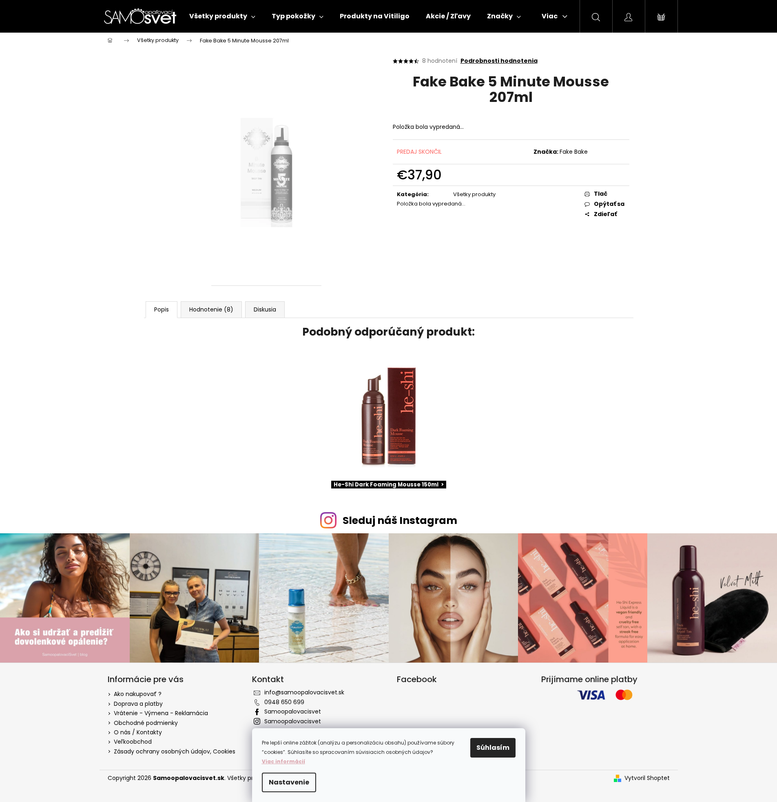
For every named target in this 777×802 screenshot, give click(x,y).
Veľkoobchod (133, 742)
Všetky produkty (474, 194)
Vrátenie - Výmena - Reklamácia (161, 713)
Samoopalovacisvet (292, 711)
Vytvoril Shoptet (647, 778)
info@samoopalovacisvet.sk (304, 692)
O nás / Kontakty (138, 732)
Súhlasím (492, 747)
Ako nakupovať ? (138, 694)
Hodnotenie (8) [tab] (211, 309)
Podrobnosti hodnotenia (499, 61)
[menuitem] (222, 16)
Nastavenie (289, 782)
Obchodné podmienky (146, 723)
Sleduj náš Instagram (400, 520)
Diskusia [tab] (265, 309)
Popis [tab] (161, 309)
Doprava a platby (138, 704)
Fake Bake (574, 152)
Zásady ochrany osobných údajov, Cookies (174, 751)
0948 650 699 (284, 702)
